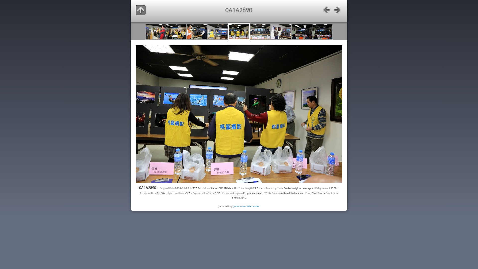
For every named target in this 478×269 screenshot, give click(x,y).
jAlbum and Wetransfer (246, 206)
